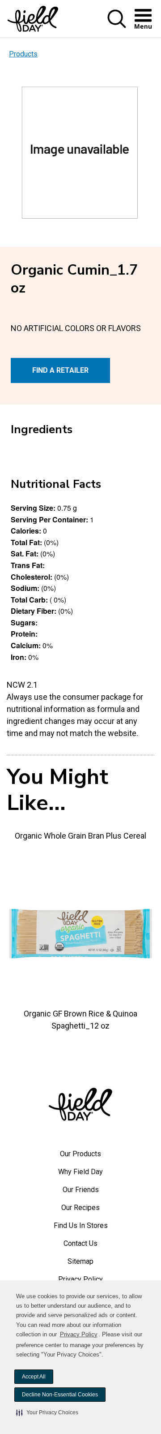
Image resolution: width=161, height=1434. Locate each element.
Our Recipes (80, 1207)
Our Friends (81, 1189)
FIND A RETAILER (60, 370)
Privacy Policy (78, 1334)
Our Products (80, 1154)
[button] (47, 1412)
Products (23, 54)
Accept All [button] (34, 1377)
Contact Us (80, 1243)
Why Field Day (80, 1171)
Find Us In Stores (81, 1225)
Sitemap (80, 1261)
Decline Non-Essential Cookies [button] (60, 1394)
